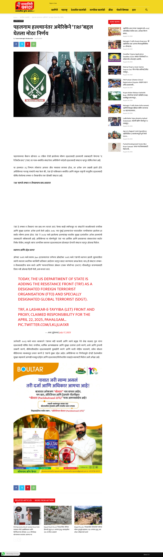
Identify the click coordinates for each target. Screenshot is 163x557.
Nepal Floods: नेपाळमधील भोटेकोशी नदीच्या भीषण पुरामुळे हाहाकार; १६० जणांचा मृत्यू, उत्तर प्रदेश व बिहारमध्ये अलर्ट (88, 529)
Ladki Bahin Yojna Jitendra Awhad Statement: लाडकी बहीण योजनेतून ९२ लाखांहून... (135, 121)
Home (15, 17)
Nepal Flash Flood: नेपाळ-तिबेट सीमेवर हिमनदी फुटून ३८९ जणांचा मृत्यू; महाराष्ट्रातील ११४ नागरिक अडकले (56, 529)
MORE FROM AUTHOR (44, 500)
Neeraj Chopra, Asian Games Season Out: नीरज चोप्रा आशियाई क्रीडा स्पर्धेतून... (135, 69)
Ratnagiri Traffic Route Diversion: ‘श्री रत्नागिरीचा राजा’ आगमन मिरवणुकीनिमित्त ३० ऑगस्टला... (136, 44)
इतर (134, 10)
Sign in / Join (53, 3)
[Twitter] (21, 44)
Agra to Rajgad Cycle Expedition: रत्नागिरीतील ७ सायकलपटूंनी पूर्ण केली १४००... (135, 134)
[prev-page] (15, 539)
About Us (147, 554)
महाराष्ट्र (64, 10)
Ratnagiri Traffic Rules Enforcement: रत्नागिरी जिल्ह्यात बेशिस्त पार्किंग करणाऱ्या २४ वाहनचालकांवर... (136, 108)
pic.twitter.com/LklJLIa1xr (43, 324)
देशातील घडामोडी (78, 10)
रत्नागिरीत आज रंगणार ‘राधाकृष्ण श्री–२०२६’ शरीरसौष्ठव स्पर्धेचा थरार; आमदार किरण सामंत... (136, 31)
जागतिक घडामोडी (97, 10)
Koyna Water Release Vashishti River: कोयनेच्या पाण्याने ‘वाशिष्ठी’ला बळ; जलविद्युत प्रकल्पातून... (135, 95)
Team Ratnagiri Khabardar (24, 38)
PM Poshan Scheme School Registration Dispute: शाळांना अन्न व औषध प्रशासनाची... (135, 82)
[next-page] (19, 539)
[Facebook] (16, 44)
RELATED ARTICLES (23, 500)
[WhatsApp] (33, 44)
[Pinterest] (27, 44)
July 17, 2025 (65, 332)
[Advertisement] (58, 136)
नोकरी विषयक (122, 10)
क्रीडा (110, 10)
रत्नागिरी (54, 10)
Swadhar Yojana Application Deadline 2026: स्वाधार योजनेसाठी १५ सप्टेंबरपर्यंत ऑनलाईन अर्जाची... (135, 57)
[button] (146, 10)
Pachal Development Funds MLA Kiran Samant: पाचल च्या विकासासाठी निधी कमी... (135, 147)
